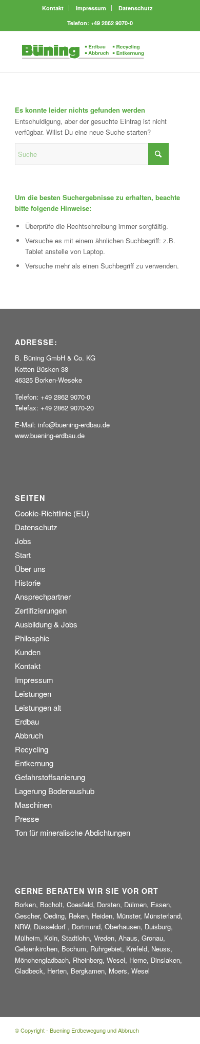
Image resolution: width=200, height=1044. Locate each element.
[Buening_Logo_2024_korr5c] (83, 52)
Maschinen (33, 804)
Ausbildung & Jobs (46, 624)
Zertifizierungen (41, 610)
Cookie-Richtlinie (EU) (52, 513)
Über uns (30, 568)
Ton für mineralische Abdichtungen (72, 832)
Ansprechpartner (43, 596)
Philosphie (32, 638)
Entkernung (34, 763)
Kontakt (53, 8)
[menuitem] (53, 8)
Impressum (91, 8)
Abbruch (29, 735)
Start (23, 554)
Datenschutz (135, 8)
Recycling (31, 749)
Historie (28, 582)
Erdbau (27, 721)
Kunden (28, 651)
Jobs (23, 540)
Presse (27, 818)
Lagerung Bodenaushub (54, 790)
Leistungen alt (38, 707)
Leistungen (33, 693)
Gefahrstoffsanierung (50, 776)
